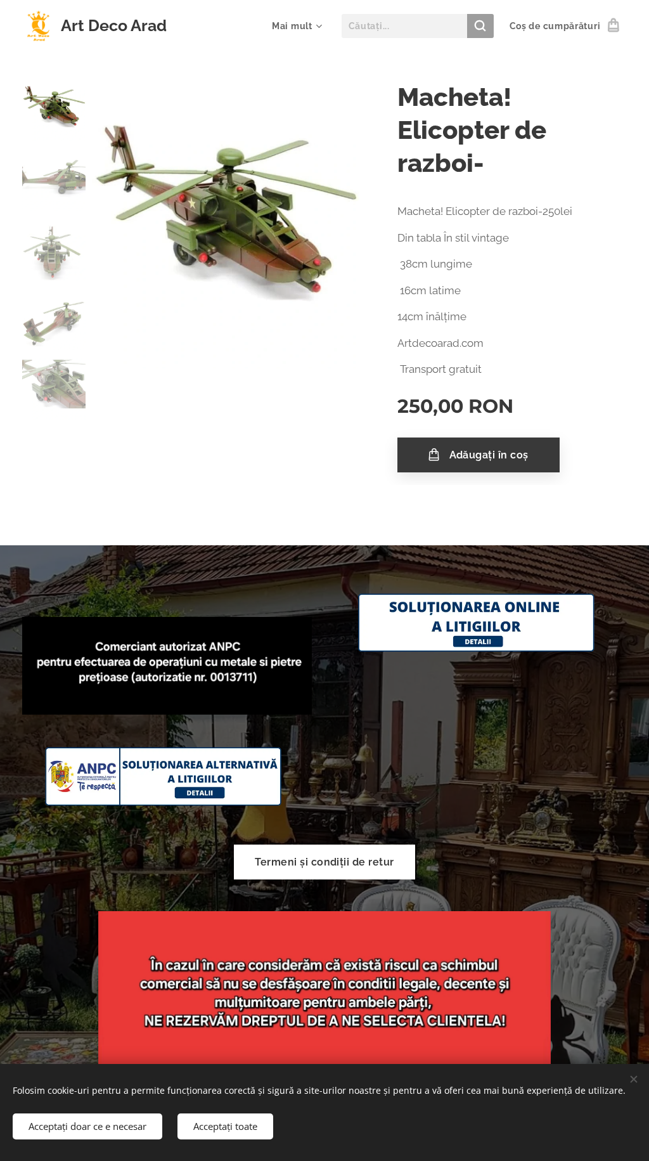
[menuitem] (295, 26)
